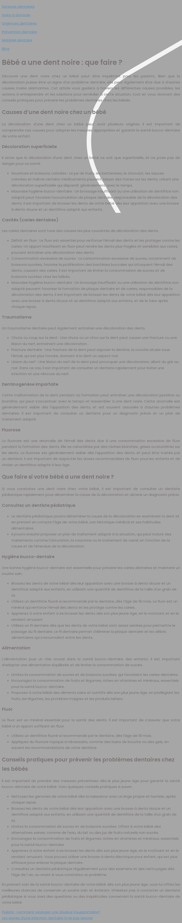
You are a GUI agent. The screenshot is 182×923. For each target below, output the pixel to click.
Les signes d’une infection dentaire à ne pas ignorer (47, 917)
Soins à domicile (16, 15)
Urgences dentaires (19, 23)
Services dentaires (18, 6)
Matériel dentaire (17, 40)
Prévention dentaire (19, 31)
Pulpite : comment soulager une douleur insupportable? (51, 912)
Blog (5, 48)
